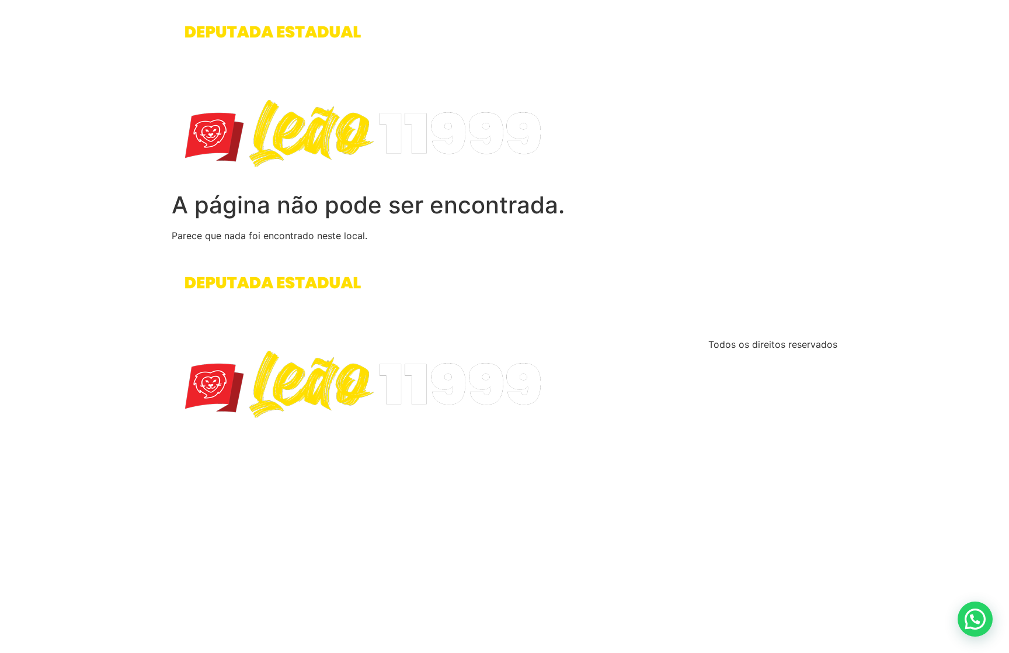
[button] (975, 619)
